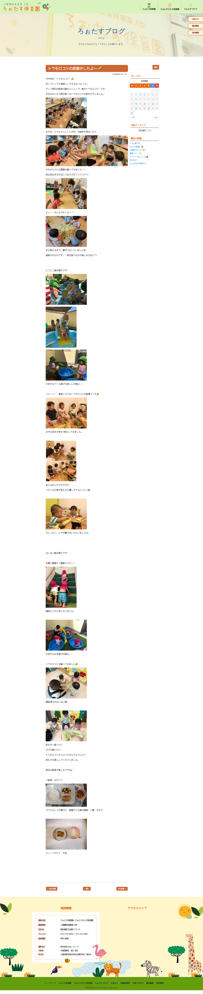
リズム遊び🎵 (135, 143)
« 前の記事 (51, 889)
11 (136, 99)
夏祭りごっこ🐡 (136, 153)
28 (148, 108)
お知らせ (195, 19)
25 (136, 108)
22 (153, 104)
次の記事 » (122, 889)
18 (136, 104)
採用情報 (195, 32)
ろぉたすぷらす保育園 (83, 983)
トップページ (50, 983)
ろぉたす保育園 (64, 983)
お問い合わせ (138, 983)
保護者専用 (125, 983)
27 (144, 108)
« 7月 (132, 117)
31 (132, 113)
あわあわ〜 (134, 160)
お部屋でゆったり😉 (137, 150)
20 (144, 104)
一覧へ (86, 889)
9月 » (156, 117)
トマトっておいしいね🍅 (139, 157)
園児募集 (195, 26)
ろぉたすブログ (101, 983)
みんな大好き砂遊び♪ (138, 163)
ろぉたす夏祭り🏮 (136, 147)
